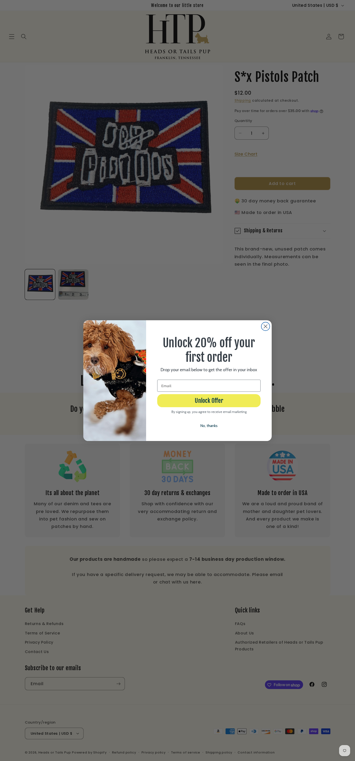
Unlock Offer (209, 400)
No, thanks (209, 425)
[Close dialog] (265, 326)
